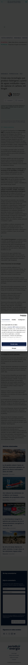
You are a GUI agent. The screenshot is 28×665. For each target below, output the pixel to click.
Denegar (14, 348)
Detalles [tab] (14, 319)
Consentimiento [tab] (6, 319)
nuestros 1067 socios (13, 327)
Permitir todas (14, 344)
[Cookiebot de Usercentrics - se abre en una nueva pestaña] (20, 316)
